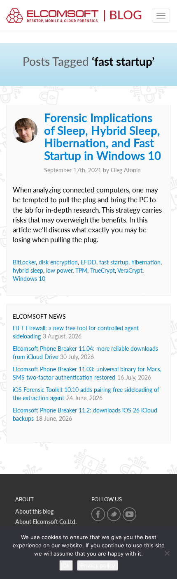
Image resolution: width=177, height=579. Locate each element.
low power (59, 270)
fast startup (113, 262)
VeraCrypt (129, 270)
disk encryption (58, 262)
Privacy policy (97, 565)
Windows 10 (29, 278)
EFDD (88, 262)
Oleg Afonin (126, 170)
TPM (81, 270)
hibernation (146, 262)
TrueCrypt (102, 270)
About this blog (34, 511)
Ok (66, 565)
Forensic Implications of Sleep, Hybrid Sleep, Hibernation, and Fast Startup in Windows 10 (102, 136)
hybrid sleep (28, 270)
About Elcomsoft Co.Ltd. (46, 521)
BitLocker (24, 262)
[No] (167, 553)
